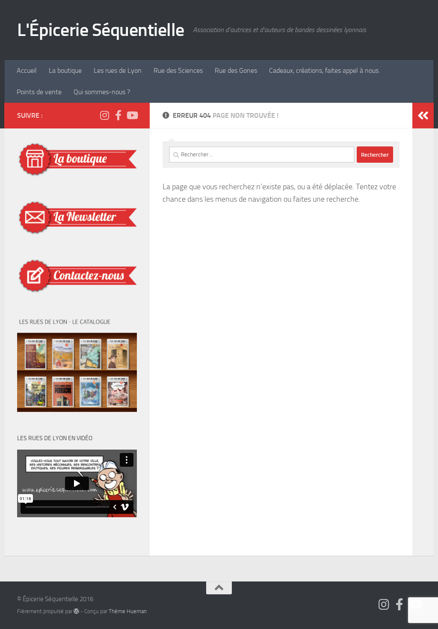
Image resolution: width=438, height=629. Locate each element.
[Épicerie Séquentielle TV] (132, 115)
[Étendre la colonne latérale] (423, 115)
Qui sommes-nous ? (102, 92)
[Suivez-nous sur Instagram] (104, 115)
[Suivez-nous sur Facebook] (118, 115)
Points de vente (39, 92)
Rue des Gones (236, 70)
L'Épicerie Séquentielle (100, 30)
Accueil (27, 70)
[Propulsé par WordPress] (76, 611)
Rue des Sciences (178, 70)
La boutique (65, 70)
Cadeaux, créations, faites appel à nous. (324, 70)
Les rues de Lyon (118, 70)
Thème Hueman (128, 611)
